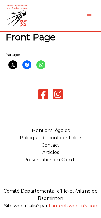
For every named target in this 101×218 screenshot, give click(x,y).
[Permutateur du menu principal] (89, 16)
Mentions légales (51, 130)
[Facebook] (43, 94)
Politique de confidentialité (50, 137)
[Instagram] (57, 94)
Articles (50, 152)
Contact (50, 145)
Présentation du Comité (50, 159)
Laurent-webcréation (73, 205)
